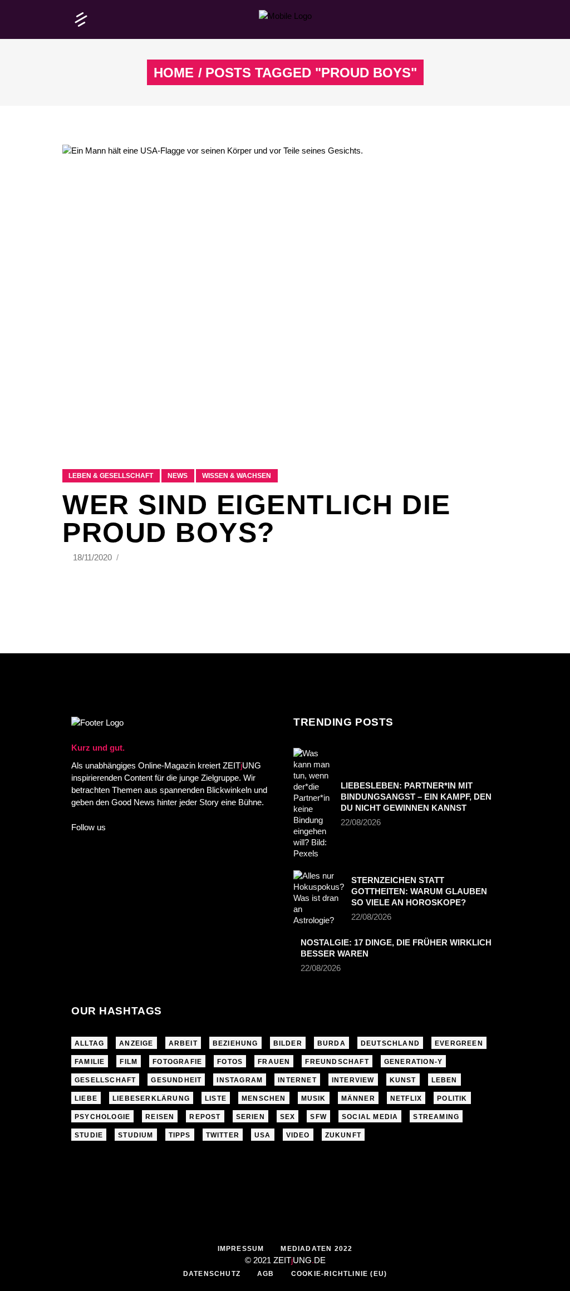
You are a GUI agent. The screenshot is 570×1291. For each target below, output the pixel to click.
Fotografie (177, 1062)
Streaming (436, 1117)
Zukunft (343, 1135)
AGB (265, 1274)
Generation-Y (413, 1062)
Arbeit (183, 1043)
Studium (135, 1135)
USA (262, 1135)
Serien (250, 1117)
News (178, 476)
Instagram (240, 1080)
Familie (90, 1062)
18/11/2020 (93, 557)
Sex (288, 1117)
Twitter (222, 1135)
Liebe (86, 1098)
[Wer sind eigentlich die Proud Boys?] (285, 293)
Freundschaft (336, 1062)
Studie (89, 1135)
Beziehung (235, 1043)
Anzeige (136, 1043)
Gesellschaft (105, 1080)
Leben (444, 1080)
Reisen (159, 1117)
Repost (204, 1117)
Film (128, 1062)
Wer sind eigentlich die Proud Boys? (256, 518)
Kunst (403, 1080)
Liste (216, 1098)
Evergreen (459, 1043)
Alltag (89, 1043)
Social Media (370, 1117)
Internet (297, 1080)
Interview (353, 1080)
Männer (358, 1098)
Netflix (406, 1098)
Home (174, 73)
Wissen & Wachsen (236, 476)
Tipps (180, 1135)
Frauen (274, 1062)
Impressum (241, 1249)
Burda (331, 1043)
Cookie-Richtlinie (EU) (339, 1274)
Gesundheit (176, 1080)
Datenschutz (211, 1274)
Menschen (264, 1098)
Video (298, 1135)
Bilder (287, 1043)
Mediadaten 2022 (316, 1249)
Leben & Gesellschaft (110, 476)
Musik (313, 1098)
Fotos (230, 1062)
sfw (318, 1117)
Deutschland (390, 1043)
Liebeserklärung (151, 1098)
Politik (452, 1098)
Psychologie (102, 1117)
